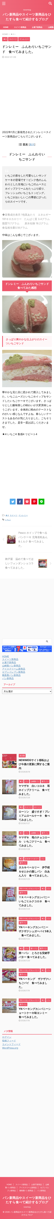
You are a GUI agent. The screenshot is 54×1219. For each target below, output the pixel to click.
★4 (7, 515)
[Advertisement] (27, 95)
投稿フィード (9, 1040)
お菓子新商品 (37, 27)
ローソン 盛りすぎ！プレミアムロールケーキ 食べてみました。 (34, 815)
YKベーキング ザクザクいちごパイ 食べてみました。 (35, 982)
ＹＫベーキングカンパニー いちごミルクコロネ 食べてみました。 (35, 901)
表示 (32, 144)
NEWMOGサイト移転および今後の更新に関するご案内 (34, 764)
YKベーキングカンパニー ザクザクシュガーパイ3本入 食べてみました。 (35, 931)
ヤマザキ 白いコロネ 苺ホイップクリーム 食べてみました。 (34, 789)
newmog (27, 1207)
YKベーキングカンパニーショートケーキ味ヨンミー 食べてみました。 (35, 1012)
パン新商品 (8, 678)
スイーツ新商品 (20, 27)
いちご (8, 519)
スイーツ (13, 515)
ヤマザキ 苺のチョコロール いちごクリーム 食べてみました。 (34, 841)
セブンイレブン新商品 (13, 672)
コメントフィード (11, 1044)
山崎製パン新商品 (11, 665)
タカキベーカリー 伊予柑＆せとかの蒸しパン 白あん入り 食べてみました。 (34, 871)
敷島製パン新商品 (11, 675)
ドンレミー (23, 515)
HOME (5, 27)
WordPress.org (10, 1047)
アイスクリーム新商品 (13, 668)
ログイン (6, 1037)
